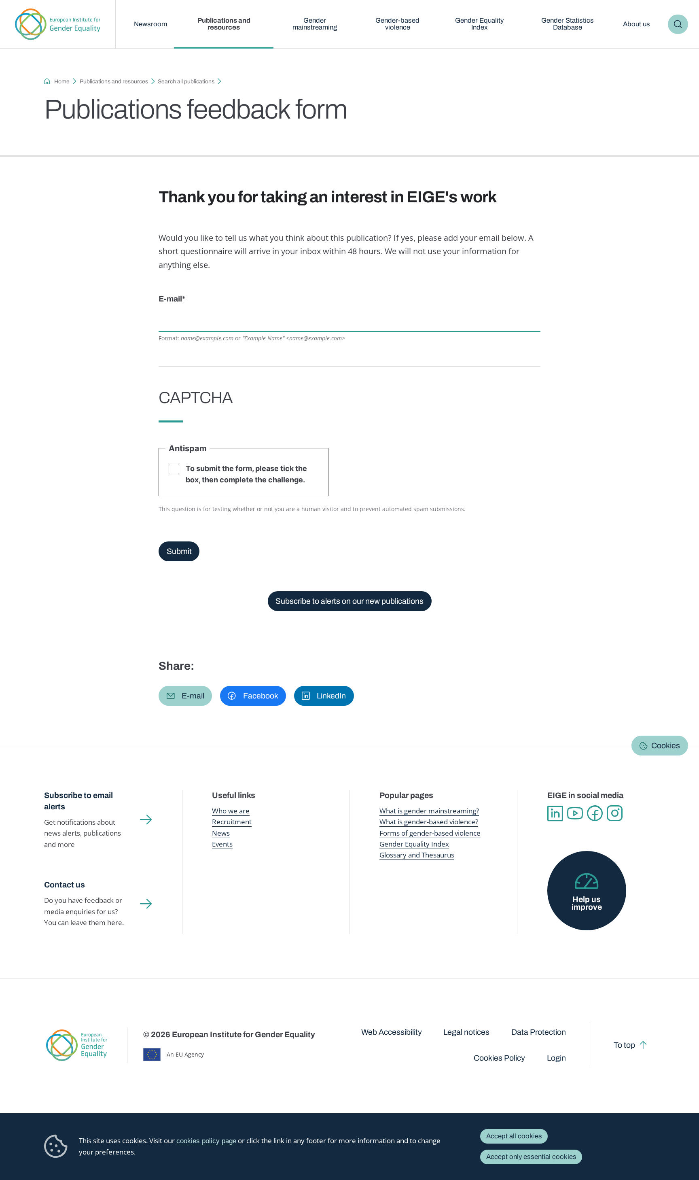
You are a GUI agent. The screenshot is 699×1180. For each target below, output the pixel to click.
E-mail (170, 299)
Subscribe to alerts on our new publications (349, 601)
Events (222, 844)
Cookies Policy (499, 1058)
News (221, 833)
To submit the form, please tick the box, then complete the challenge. (246, 474)
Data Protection (538, 1032)
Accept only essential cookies (531, 1157)
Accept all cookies (514, 1136)
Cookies (665, 745)
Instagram (615, 813)
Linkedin (555, 813)
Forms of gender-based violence (430, 833)
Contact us (64, 885)
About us (636, 24)
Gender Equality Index (479, 24)
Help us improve (587, 903)
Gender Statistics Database (567, 24)
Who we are (231, 810)
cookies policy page (206, 1141)
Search (678, 24)
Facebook (595, 813)
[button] (185, 696)
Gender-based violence (397, 24)
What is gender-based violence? (428, 821)
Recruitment (232, 821)
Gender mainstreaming (314, 24)
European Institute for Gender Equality (57, 24)
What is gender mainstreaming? (429, 810)
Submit (179, 551)
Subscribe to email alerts (78, 801)
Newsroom (150, 24)
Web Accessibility (391, 1032)
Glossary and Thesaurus (416, 855)
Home (62, 82)
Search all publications (186, 82)
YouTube (575, 813)
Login (556, 1058)
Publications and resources (223, 24)
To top (624, 1045)
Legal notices (466, 1032)
